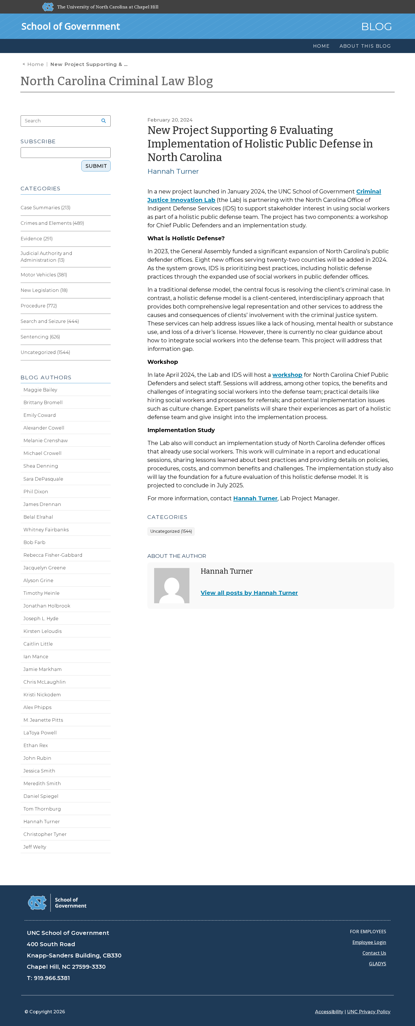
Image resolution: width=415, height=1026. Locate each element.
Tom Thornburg (42, 809)
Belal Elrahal (38, 517)
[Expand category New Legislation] (106, 290)
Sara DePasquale (43, 479)
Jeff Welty (34, 847)
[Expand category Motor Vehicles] (106, 275)
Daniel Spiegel (40, 796)
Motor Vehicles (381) (44, 275)
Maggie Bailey (40, 390)
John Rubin (37, 758)
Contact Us (374, 953)
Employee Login (369, 942)
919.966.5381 (52, 978)
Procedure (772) (39, 306)
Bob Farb (34, 542)
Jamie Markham (42, 669)
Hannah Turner (173, 171)
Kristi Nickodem (42, 694)
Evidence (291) (37, 238)
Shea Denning (40, 466)
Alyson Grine (38, 580)
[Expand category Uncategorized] (106, 352)
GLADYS (377, 964)
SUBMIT (96, 166)
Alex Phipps (37, 707)
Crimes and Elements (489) (52, 223)
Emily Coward (39, 415)
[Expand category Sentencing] (106, 337)
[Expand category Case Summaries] (106, 207)
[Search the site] (102, 121)
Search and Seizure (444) (50, 321)
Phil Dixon (35, 491)
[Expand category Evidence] (106, 238)
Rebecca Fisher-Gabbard (52, 555)
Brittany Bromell (43, 402)
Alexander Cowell (43, 428)
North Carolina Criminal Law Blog (116, 81)
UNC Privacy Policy (368, 1011)
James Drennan (42, 504)
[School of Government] (57, 902)
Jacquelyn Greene (44, 568)
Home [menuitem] (321, 46)
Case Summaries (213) (46, 207)
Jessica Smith (39, 771)
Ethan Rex (35, 745)
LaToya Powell (40, 733)
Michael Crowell (42, 453)
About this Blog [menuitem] (365, 46)
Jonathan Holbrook (46, 606)
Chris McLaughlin (44, 682)
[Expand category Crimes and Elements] (106, 223)
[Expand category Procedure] (106, 306)
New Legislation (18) (44, 290)
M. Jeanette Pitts (43, 720)
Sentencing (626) (40, 337)
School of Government (70, 26)
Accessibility (329, 1011)
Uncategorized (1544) (171, 531)
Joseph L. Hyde (40, 618)
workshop (287, 374)
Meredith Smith (42, 783)
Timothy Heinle (41, 593)
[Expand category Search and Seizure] (106, 321)
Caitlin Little (38, 644)
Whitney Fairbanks (46, 529)
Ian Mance (35, 656)
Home (35, 64)
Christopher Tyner (45, 834)
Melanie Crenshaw (45, 440)
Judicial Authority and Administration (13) (46, 257)
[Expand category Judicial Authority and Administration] (106, 257)
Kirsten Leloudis (42, 631)
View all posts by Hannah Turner (249, 592)
